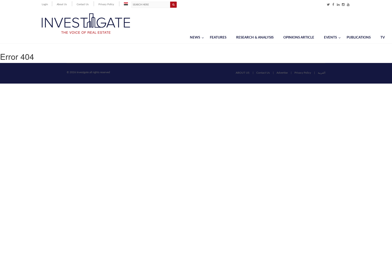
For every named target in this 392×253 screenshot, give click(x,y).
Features (218, 37)
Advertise (282, 72)
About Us (62, 4)
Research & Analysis (255, 37)
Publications (359, 37)
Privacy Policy (106, 4)
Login (45, 4)
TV (382, 37)
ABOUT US (243, 72)
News (195, 37)
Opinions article (298, 37)
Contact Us (83, 4)
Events (330, 37)
